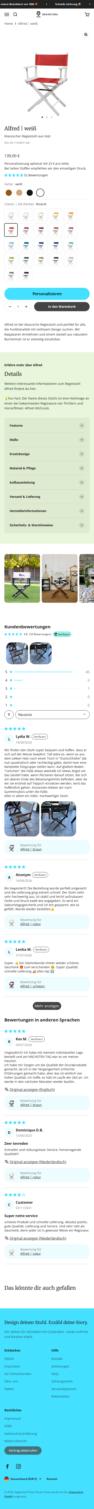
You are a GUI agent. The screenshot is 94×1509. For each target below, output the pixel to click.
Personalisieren (47, 293)
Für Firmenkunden (17, 1374)
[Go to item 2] (41, 653)
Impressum (12, 1418)
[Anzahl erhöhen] (26, 306)
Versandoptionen (64, 1389)
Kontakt (57, 1359)
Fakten (9, 1389)
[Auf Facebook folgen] (7, 1466)
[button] (14, 175)
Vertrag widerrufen (23, 1450)
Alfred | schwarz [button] (32, 986)
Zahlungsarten (62, 1381)
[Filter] (9, 714)
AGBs (8, 1426)
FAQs (55, 1374)
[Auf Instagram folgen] (18, 1466)
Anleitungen (60, 1366)
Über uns (11, 1381)
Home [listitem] (8, 23)
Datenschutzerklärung (20, 1433)
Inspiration (12, 1366)
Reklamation (60, 1396)
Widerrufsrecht (15, 1441)
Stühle (9, 1359)
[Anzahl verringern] (10, 306)
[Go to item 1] (17, 653)
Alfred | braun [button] (31, 849)
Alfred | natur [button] (30, 924)
